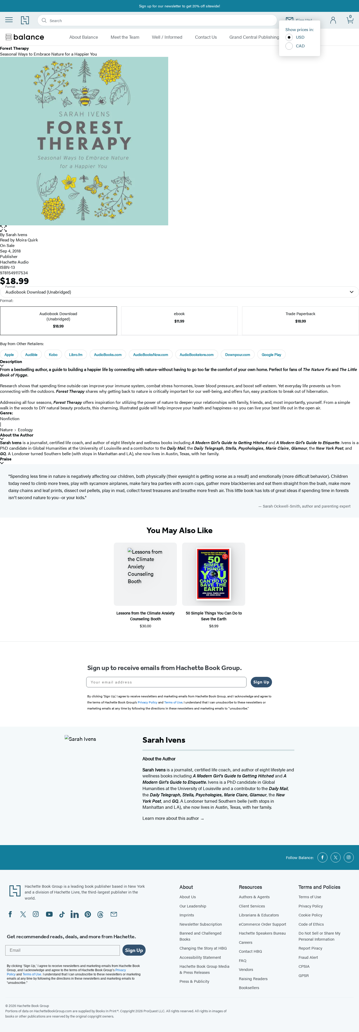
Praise (6, 459)
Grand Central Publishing (254, 37)
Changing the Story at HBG (203, 948)
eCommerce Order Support (262, 924)
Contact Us (206, 37)
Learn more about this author (171, 818)
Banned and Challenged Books (201, 936)
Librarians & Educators (259, 914)
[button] (179, 228)
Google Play (271, 354)
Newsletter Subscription (201, 924)
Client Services (252, 906)
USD (300, 37)
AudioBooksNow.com (150, 354)
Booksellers (249, 987)
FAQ (242, 960)
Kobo (53, 354)
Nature (6, 429)
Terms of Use (310, 896)
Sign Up (261, 681)
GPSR (304, 975)
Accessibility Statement (200, 957)
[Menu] (9, 19)
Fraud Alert (308, 957)
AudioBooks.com (108, 354)
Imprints (187, 914)
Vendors (246, 969)
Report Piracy (310, 948)
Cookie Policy (310, 914)
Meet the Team (125, 37)
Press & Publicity (194, 981)
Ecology (25, 429)
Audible (31, 354)
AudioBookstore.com (197, 354)
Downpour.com (237, 354)
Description (11, 361)
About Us (188, 896)
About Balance (83, 37)
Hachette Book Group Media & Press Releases (204, 969)
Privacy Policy (311, 906)
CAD (300, 46)
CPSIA (304, 966)
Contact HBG (250, 951)
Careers (245, 942)
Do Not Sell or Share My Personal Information (319, 936)
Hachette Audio (14, 262)
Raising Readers (253, 978)
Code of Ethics (311, 924)
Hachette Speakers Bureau (262, 933)
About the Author (16, 435)
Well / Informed (167, 37)
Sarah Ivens (16, 234)
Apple (9, 354)
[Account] (333, 20)
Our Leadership (193, 906)
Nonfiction (9, 418)
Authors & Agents (254, 896)
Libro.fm (76, 354)
